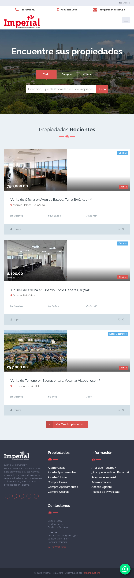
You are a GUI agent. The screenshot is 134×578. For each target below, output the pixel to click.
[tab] (46, 74)
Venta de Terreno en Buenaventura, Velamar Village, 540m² (55, 380)
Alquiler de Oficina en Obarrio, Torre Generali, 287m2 (50, 290)
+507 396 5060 (58, 547)
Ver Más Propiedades (70, 424)
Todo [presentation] (46, 74)
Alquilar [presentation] (88, 74)
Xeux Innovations (91, 573)
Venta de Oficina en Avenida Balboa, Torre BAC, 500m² (51, 199)
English (126, 3)
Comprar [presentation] (67, 74)
